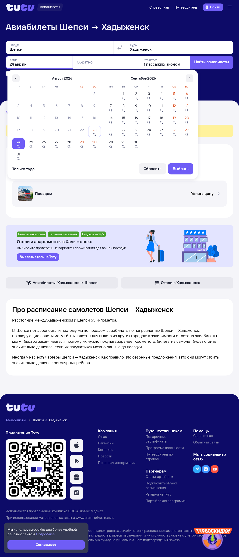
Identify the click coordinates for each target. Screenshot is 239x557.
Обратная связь (206, 442)
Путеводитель (186, 7)
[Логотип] (20, 7)
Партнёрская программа (166, 501)
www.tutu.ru (84, 517)
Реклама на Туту (158, 494)
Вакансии (106, 443)
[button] (119, 192)
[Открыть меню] (230, 7)
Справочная (159, 7)
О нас (102, 436)
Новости (105, 456)
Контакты (105, 449)
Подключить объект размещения (161, 485)
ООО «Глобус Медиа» (85, 511)
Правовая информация (117, 462)
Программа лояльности (165, 448)
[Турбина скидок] (213, 539)
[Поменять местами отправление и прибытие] (119, 47)
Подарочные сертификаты (156, 438)
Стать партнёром (159, 476)
